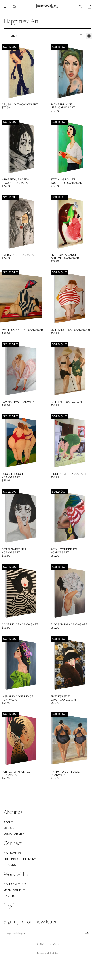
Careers (9, 896)
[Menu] (5, 7)
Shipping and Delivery (20, 859)
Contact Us (12, 853)
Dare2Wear (52, 944)
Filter (12, 36)
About (8, 822)
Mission (9, 828)
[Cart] (90, 7)
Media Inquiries (14, 890)
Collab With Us (15, 884)
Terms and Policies (48, 953)
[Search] (14, 7)
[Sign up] (86, 933)
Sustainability (14, 834)
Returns (10, 865)
